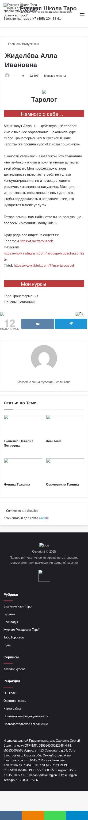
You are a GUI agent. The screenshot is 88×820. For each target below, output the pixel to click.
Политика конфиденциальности (26, 716)
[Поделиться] (37, 324)
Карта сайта (12, 708)
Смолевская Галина (62, 484)
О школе (10, 693)
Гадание (9, 614)
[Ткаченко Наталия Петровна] (23, 425)
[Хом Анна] (65, 425)
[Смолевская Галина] (65, 469)
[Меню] (82, 15)
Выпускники (30, 44)
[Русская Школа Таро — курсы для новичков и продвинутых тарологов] (22, 7)
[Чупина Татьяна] (23, 469)
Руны (7, 645)
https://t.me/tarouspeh (36, 241)
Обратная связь (15, 700)
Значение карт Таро (17, 606)
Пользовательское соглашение (26, 724)
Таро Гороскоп (14, 637)
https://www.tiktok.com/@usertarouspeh (44, 265)
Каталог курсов (14, 669)
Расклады (11, 622)
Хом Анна (53, 441)
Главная (13, 44)
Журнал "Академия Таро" (22, 629)
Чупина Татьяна (17, 484)
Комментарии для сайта (26, 518)
